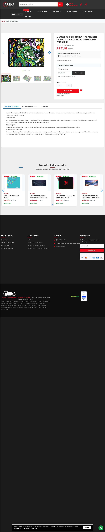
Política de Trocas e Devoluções (37, 248)
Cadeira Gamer (87, 11)
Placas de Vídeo (42, 11)
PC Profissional (72, 11)
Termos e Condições (7, 243)
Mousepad (67, 94)
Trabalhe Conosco (7, 248)
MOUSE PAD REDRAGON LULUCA (11, 196)
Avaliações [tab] (44, 106)
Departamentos (17, 14)
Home (3, 21)
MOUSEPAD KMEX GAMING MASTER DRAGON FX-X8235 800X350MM (90, 196)
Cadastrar (92, 250)
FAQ (28, 240)
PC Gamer (27, 11)
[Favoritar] (81, 91)
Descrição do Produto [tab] (12, 106)
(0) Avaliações (69, 45)
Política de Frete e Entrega (36, 245)
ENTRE (71, 3)
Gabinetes (28, 17)
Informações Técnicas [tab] (29, 106)
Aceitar (87, 527)
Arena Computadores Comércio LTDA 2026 (16, 298)
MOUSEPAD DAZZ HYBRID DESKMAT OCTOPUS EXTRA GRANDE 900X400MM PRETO (39, 196)
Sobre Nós (4, 240)
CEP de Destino (63, 69)
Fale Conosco (5, 245)
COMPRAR (68, 90)
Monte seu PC (57, 11)
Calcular (79, 73)
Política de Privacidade (34, 243)
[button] (49, 52)
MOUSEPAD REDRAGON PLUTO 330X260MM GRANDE (65, 196)
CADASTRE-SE (73, 5)
